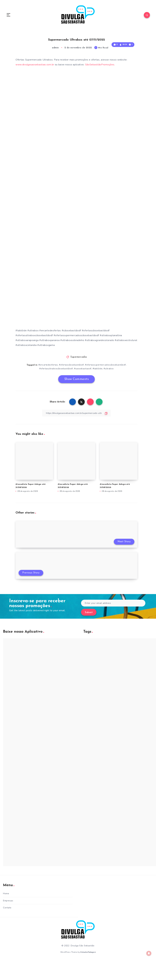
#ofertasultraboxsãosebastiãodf (56, 368)
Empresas (8, 900)
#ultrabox (109, 368)
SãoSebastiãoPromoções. (100, 64)
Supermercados (78, 357)
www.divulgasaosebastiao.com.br (35, 64)
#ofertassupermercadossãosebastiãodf (105, 364)
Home (6, 893)
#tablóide (98, 368)
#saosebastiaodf (82, 368)
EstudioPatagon (88, 952)
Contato (7, 907)
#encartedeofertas (48, 364)
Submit (89, 612)
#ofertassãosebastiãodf (71, 364)
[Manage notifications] (148, 953)
